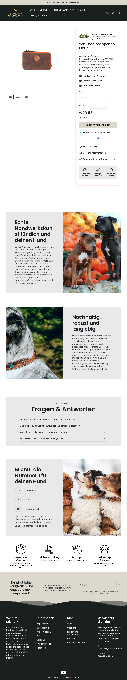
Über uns (71, 627)
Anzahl (82, 105)
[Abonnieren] (119, 585)
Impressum (42, 623)
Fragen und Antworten (72, 633)
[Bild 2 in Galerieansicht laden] (18, 97)
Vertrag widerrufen (76, 642)
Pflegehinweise (44, 643)
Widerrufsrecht (44, 631)
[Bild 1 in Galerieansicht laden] (10, 97)
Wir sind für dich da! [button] (106, 620)
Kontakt (71, 638)
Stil (81, 91)
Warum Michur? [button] (12, 620)
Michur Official (60, 677)
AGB (39, 635)
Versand (41, 639)
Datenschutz (43, 627)
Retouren (41, 647)
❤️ (70, 677)
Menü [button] (71, 618)
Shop (69, 623)
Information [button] (45, 618)
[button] (33, 10)
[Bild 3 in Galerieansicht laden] (26, 97)
